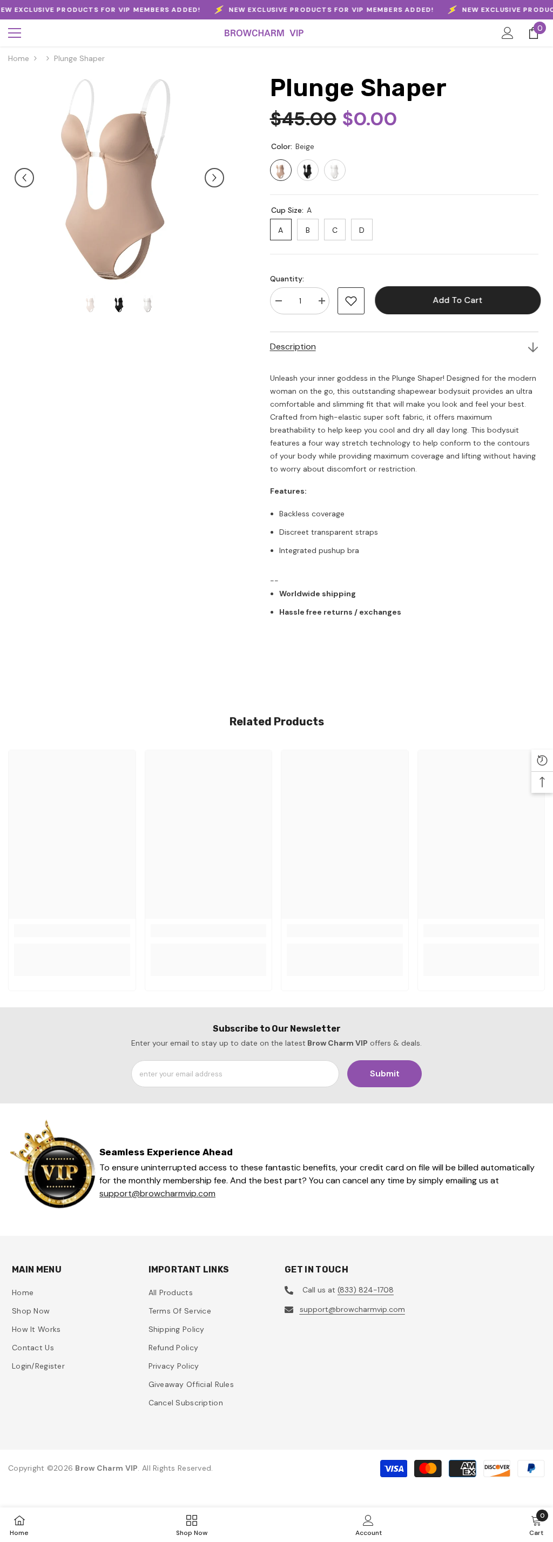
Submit (385, 1073)
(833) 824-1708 (366, 1290)
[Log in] (508, 33)
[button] (24, 177)
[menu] (14, 32)
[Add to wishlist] (351, 300)
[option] (119, 178)
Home (18, 58)
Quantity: (287, 279)
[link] (72, 930)
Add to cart (455, 300)
